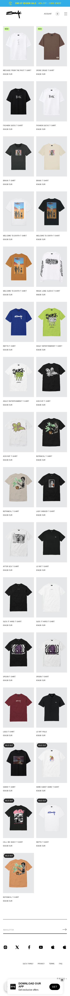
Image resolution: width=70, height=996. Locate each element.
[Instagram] (5, 947)
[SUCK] (13, 14)
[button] (57, 14)
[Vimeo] (53, 947)
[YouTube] (41, 947)
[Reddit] (64, 947)
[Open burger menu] (65, 14)
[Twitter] (17, 947)
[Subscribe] (64, 929)
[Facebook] (29, 947)
